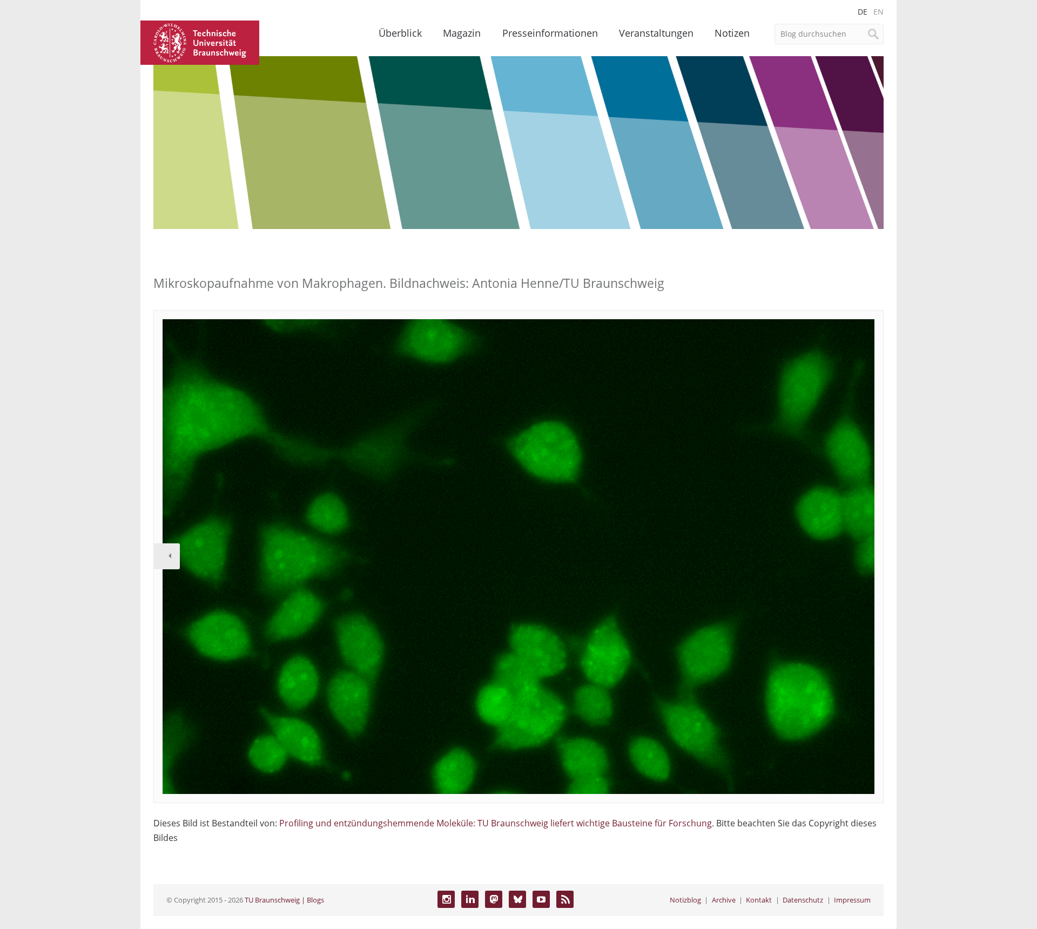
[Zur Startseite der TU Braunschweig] (199, 41)
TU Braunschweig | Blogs (284, 900)
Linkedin (470, 899)
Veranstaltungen (656, 32)
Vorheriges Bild (167, 556)
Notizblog (685, 900)
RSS (565, 899)
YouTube (541, 899)
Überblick (400, 32)
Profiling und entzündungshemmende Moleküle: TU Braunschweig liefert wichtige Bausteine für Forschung (495, 823)
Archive (724, 900)
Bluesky (517, 899)
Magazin (462, 32)
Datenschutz (803, 900)
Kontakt (759, 900)
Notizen (732, 32)
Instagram (446, 899)
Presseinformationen (550, 32)
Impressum (852, 900)
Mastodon (493, 899)
